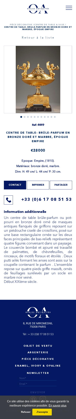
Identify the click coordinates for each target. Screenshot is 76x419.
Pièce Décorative (38, 359)
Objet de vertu (38, 346)
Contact (15, 185)
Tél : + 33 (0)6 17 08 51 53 (38, 334)
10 (55, 117)
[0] (69, 7)
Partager (61, 185)
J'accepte (42, 411)
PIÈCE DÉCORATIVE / (22, 24)
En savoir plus (57, 405)
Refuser (25, 411)
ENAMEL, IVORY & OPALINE (38, 366)
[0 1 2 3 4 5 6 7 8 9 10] (38, 82)
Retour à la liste (38, 37)
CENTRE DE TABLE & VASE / (50, 24)
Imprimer (38, 185)
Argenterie (38, 352)
